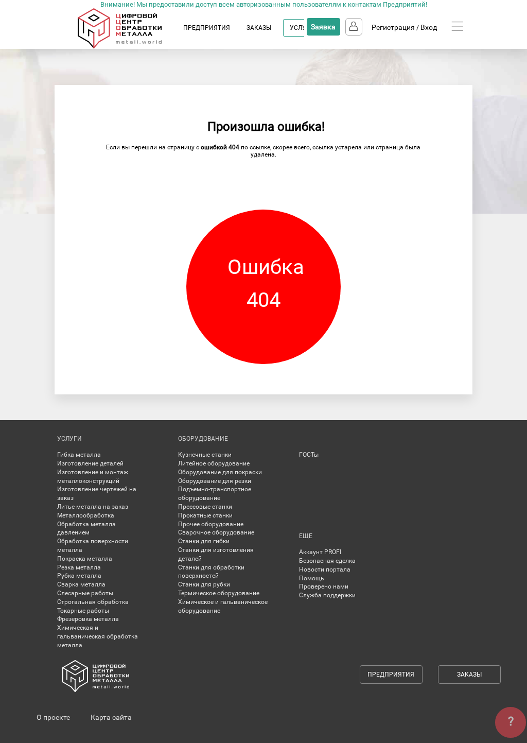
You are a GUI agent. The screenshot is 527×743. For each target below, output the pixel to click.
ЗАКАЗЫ (259, 27)
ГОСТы (309, 454)
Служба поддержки (327, 595)
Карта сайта (111, 717)
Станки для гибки (204, 541)
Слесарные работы (85, 593)
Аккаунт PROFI (320, 552)
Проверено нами (323, 586)
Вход (428, 27)
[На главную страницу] (130, 46)
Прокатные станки (205, 515)
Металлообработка (85, 515)
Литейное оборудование (214, 463)
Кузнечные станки (205, 454)
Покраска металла (84, 558)
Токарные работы (83, 610)
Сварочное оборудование (216, 532)
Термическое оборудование (218, 593)
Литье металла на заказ (92, 506)
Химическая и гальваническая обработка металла (97, 636)
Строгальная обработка (93, 602)
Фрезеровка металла (88, 619)
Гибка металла (79, 454)
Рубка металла (79, 575)
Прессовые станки (205, 506)
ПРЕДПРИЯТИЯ (206, 27)
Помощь (311, 578)
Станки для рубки (204, 584)
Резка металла (79, 567)
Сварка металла (81, 584)
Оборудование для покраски (220, 472)
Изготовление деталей (90, 463)
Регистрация (393, 27)
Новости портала (324, 569)
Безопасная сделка (327, 560)
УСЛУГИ (302, 27)
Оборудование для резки (214, 481)
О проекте (53, 717)
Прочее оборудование (210, 524)
